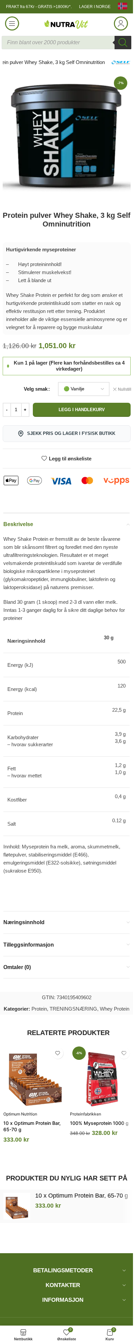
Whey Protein (114, 1009)
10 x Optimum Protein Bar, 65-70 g (81, 1195)
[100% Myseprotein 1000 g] (101, 1075)
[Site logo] (66, 23)
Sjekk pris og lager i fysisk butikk (71, 433)
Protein (39, 1009)
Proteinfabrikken (85, 1113)
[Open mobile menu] (12, 23)
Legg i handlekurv (82, 409)
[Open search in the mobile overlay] (66, 42)
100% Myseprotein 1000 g (99, 1123)
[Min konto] (121, 23)
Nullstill (124, 389)
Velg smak (36, 389)
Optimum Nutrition (20, 1113)
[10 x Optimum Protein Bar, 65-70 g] (35, 1075)
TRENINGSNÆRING (73, 1009)
